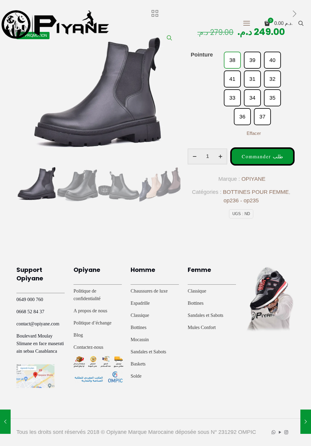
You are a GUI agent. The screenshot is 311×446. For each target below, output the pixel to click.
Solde (136, 376)
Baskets (138, 363)
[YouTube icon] (280, 432)
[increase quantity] (220, 156)
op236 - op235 (241, 200)
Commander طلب (262, 156)
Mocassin (140, 339)
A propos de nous (90, 310)
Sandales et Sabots (148, 351)
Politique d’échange (92, 322)
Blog (78, 335)
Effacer (254, 133)
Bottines (138, 327)
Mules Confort (202, 327)
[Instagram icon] (286, 432)
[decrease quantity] (194, 156)
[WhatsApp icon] (273, 432)
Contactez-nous (88, 347)
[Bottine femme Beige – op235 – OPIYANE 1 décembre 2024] (305, 422)
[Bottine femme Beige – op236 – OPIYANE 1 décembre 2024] (5, 422)
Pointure (202, 55)
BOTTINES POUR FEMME (256, 192)
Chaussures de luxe (149, 290)
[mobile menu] (246, 23)
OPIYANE (253, 179)
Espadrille (140, 303)
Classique (140, 315)
